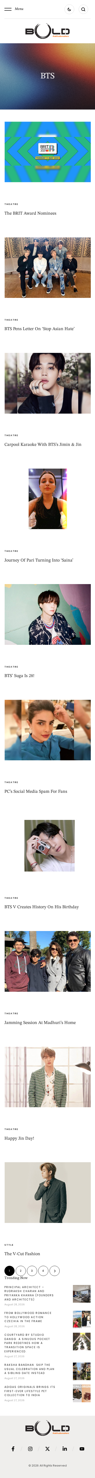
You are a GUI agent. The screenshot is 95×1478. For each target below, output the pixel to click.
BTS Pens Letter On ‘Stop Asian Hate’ (39, 329)
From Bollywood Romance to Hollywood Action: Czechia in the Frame (28, 1317)
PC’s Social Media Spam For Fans (35, 791)
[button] (13, 9)
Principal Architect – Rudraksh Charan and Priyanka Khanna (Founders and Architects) (29, 1293)
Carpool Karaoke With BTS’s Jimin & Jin (43, 445)
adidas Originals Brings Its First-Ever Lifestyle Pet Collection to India (29, 1391)
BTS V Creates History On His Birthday (41, 907)
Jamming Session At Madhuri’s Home (40, 1023)
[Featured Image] (48, 152)
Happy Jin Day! (19, 1138)
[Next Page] (54, 1271)
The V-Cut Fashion (22, 1254)
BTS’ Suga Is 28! (19, 676)
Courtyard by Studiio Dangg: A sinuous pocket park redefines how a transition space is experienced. (27, 1343)
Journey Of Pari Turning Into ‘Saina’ (38, 560)
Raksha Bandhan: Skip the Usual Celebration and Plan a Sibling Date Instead (29, 1369)
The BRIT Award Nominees (30, 213)
